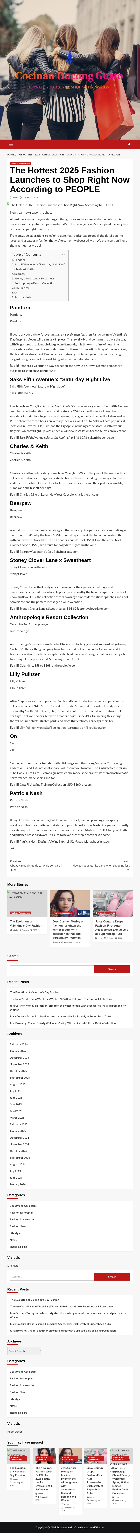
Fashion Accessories (20, 163)
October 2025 (18, 1070)
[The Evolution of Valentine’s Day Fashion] (27, 903)
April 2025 (16, 1110)
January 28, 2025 (30, 197)
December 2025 (19, 1057)
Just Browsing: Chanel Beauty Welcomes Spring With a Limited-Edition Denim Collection (63, 1023)
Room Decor (14, 1431)
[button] (10, 144)
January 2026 (18, 1050)
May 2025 (16, 1104)
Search (13, 956)
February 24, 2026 (29, 930)
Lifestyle (15, 1233)
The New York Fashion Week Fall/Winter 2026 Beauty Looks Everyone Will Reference (61, 998)
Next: (101, 866)
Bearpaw (19, 273)
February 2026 (18, 1044)
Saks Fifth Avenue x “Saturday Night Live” (39, 264)
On (16, 292)
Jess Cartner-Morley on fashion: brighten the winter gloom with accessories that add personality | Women (68, 929)
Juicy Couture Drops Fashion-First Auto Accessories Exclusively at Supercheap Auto (60, 1016)
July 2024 (15, 1170)
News (13, 1239)
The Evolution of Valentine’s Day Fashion (34, 992)
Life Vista (12, 1265)
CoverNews (81, 1527)
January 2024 (18, 1184)
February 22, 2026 (114, 938)
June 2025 (16, 1097)
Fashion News (18, 1226)
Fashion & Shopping (21, 1212)
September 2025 (20, 1077)
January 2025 (18, 1130)
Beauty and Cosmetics (23, 1205)
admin (16, 197)
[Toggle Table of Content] (61, 254)
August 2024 (17, 1164)
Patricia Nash (22, 297)
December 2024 (19, 1137)
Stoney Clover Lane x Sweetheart (34, 278)
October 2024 (18, 1150)
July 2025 (15, 1090)
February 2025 (18, 1124)
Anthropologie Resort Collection (34, 283)
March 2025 (17, 1117)
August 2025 (17, 1084)
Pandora (19, 259)
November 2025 (19, 1064)
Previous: (36, 866)
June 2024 (16, 1177)
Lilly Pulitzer (21, 287)
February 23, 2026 (72, 942)
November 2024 (19, 1144)
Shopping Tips (18, 1246)
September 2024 (20, 1157)
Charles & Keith (24, 269)
